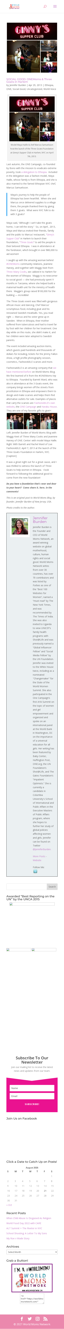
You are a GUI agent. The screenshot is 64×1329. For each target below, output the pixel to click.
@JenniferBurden (42, 849)
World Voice (49, 89)
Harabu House (49, 406)
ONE (8, 89)
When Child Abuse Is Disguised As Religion (28, 1218)
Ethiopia (49, 85)
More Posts (39, 856)
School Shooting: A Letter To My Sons (26, 1233)
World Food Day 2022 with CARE (23, 1223)
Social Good (19, 89)
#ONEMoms (13, 263)
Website (37, 860)
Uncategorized (34, 89)
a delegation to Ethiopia (34, 172)
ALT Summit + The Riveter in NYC (24, 1228)
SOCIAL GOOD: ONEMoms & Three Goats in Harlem (29, 80)
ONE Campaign (28, 406)
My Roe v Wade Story (17, 1238)
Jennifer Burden (18, 85)
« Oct (9, 1204)
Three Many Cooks (16, 271)
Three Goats (26, 242)
